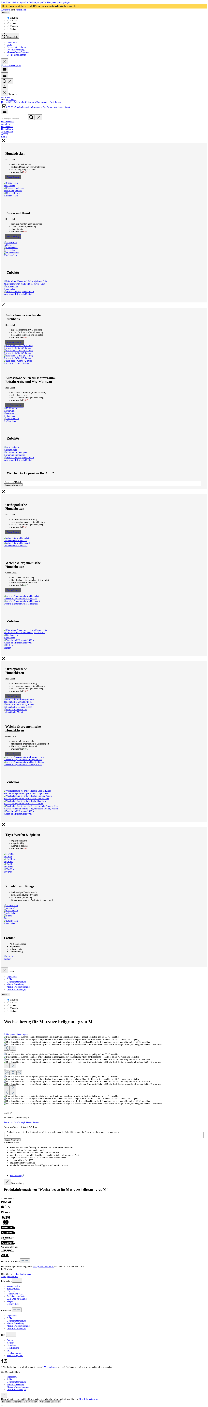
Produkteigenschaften (16, 1296)
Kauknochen (9, 289)
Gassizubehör (10, 913)
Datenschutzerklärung (16, 47)
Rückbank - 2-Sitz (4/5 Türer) (17, 353)
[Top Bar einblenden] (4, 111)
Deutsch (14, 18)
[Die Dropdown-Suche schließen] (38, 117)
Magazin (11, 1301)
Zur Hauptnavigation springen (56, 2)
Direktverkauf (13, 1304)
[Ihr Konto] (4, 87)
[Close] (2, 1405)
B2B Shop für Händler (17, 1299)
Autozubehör (10, 908)
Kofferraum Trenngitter (14, 455)
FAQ (9, 1350)
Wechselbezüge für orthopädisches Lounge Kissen (26, 793)
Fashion (7, 648)
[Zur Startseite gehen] (11, 65)
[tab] (17, 1175)
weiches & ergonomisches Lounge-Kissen (23, 759)
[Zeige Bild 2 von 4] (8, 1052)
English (13, 20)
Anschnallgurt (10, 450)
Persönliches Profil (18, 102)
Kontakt (10, 1343)
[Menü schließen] (4, 93)
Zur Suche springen (34, 2)
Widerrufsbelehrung (15, 49)
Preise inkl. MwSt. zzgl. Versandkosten (21, 1122)
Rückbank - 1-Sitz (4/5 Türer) (17, 348)
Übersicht (5, 102)
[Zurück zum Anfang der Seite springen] (4, 1395)
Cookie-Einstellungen (16, 55)
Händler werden (14, 1353)
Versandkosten (13, 1286)
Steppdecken (9, 185)
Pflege (7, 918)
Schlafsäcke (9, 245)
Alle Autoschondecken (14, 342)
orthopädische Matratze (14, 712)
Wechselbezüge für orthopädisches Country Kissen (26, 798)
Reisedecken (9, 250)
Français (14, 26)
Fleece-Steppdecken (13, 190)
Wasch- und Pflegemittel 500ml (18, 294)
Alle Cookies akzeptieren (50, 1402)
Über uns (11, 1291)
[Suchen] (7, 81)
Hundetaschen (10, 255)
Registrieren (21, 10)
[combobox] (14, 118)
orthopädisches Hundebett (15, 540)
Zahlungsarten (43, 102)
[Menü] (4, 70)
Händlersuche (13, 1348)
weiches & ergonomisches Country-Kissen (23, 764)
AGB (9, 44)
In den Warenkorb (12, 1140)
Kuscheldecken (11, 195)
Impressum (12, 42)
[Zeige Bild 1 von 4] (5, 1052)
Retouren (11, 1340)
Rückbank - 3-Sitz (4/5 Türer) (17, 358)
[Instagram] (5, 1362)
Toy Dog (8, 872)
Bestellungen (55, 102)
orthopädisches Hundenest (15, 545)
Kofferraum (9, 411)
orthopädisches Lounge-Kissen (18, 702)
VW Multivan (10, 421)
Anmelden (6, 10)
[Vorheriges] (7, 1048)
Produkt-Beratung (13, 177)
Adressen (31, 102)
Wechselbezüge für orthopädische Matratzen (23, 803)
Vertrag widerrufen (9, 1276)
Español (14, 23)
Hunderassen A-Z (15, 1293)
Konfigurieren (31, 1402)
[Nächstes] (13, 1048)
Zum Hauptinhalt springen (13, 2)
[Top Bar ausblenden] (4, 61)
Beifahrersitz (9, 416)
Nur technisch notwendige (12, 1402)
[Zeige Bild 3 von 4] (11, 1052)
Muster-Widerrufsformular (18, 52)
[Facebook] (2, 1362)
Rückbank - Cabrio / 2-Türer (17, 363)
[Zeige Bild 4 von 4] (13, 1052)
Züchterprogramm (15, 1355)
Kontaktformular (23, 1274)
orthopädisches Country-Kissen (18, 707)
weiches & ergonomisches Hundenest (20, 604)
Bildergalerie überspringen (16, 1034)
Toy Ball (8, 856)
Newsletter (11, 1345)
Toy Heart (8, 866)
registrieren (11, 99)
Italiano (13, 29)
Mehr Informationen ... (89, 1399)
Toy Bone (8, 861)
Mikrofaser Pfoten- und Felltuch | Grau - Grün (24, 284)
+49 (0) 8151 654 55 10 (43, 1266)
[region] (104, 1070)
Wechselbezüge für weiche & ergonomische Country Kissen (31, 808)
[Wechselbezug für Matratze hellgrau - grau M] (61, 1037)
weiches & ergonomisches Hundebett (20, 598)
